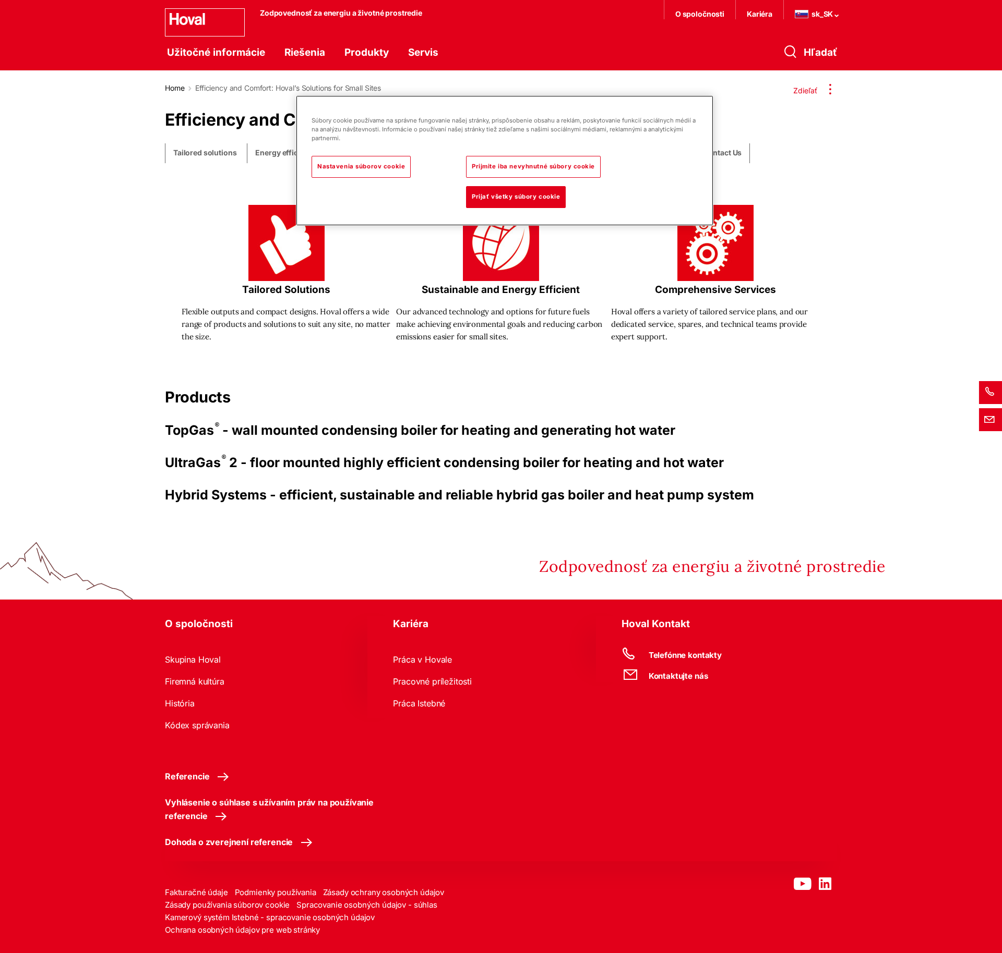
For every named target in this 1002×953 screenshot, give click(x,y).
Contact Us (722, 153)
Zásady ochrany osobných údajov (384, 892)
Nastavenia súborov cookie (361, 166)
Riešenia (304, 52)
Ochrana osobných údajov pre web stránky (242, 930)
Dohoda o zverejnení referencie (229, 842)
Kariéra (759, 13)
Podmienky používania (275, 892)
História (180, 703)
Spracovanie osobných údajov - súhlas (366, 905)
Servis (423, 52)
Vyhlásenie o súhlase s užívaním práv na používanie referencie (269, 809)
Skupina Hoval (193, 659)
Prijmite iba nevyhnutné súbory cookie (533, 166)
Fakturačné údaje (196, 892)
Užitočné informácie (216, 52)
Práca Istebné (419, 703)
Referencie (187, 776)
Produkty (366, 52)
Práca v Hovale (422, 659)
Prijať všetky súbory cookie (516, 196)
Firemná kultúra (194, 681)
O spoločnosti (699, 13)
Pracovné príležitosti (432, 681)
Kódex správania (197, 725)
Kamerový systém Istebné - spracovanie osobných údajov (270, 917)
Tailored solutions (204, 153)
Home (174, 87)
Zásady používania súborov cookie (227, 905)
